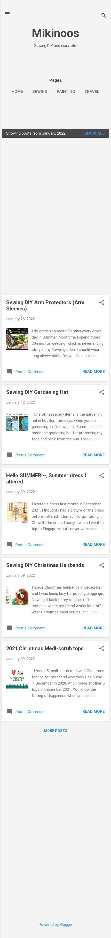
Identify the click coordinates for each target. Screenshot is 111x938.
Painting (66, 91)
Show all (94, 133)
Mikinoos (55, 33)
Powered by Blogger (56, 924)
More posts (55, 731)
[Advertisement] (34, 60)
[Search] (104, 16)
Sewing (39, 91)
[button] (102, 303)
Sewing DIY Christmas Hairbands (45, 565)
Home (17, 91)
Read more (93, 371)
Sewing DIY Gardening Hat (37, 392)
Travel (91, 91)
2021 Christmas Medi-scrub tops (45, 648)
